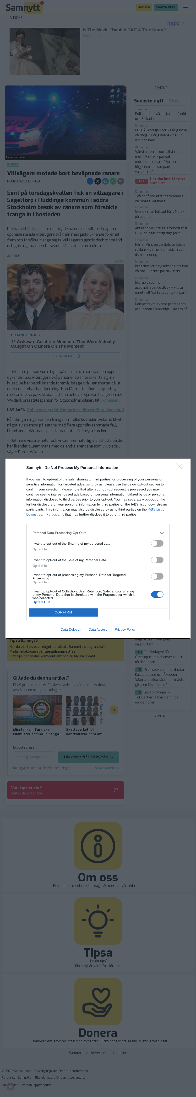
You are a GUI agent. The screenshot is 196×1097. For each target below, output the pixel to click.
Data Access (98, 629)
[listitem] (98, 532)
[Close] (180, 468)
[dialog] (98, 549)
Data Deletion (71, 629)
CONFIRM (63, 612)
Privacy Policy (125, 629)
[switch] (157, 543)
